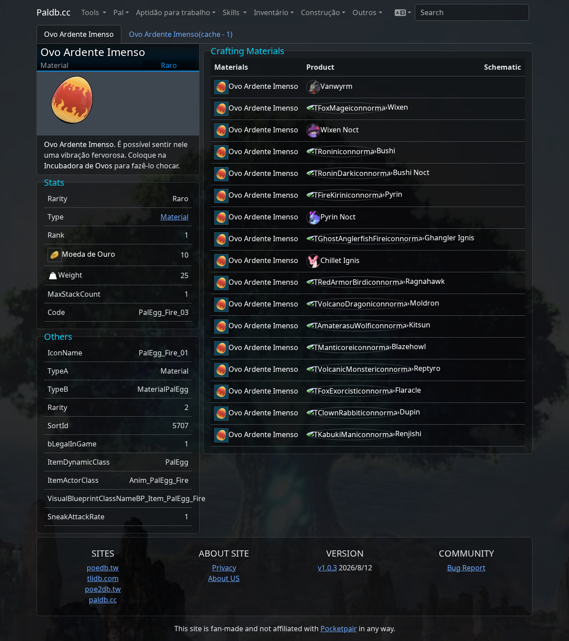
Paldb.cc (53, 12)
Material (174, 217)
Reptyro (427, 368)
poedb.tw (103, 568)
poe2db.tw (103, 589)
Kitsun (419, 325)
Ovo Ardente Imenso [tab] (79, 34)
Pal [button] (118, 12)
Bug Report (466, 568)
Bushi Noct (411, 172)
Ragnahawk (425, 281)
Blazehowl (409, 346)
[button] (403, 12)
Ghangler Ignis (449, 238)
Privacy (224, 568)
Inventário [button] (271, 12)
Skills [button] (232, 12)
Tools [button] (91, 12)
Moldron (424, 303)
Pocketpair (339, 628)
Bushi (386, 150)
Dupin (410, 412)
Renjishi (408, 433)
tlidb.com (103, 578)
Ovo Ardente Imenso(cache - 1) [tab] (180, 34)
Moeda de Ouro (88, 254)
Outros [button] (365, 12)
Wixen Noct (340, 130)
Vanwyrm (337, 86)
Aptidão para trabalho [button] (173, 12)
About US (224, 578)
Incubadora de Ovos (78, 166)
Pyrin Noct (338, 217)
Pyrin (393, 194)
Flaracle (408, 390)
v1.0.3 (327, 568)
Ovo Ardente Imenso (92, 51)
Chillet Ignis (340, 260)
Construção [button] (320, 12)
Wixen (398, 107)
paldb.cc (103, 600)
